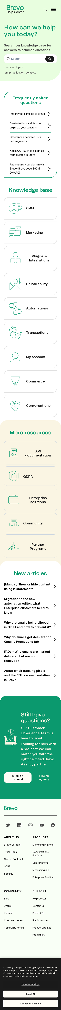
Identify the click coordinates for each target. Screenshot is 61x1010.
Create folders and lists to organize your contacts (25, 125)
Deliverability (37, 284)
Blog (6, 898)
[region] (30, 984)
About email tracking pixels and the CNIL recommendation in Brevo (27, 675)
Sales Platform (40, 862)
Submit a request (18, 777)
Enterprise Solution (43, 877)
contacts (31, 72)
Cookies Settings (30, 984)
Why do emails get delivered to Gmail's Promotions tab (27, 639)
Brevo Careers (12, 844)
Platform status (41, 920)
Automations (37, 308)
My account (36, 357)
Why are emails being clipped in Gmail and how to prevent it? (27, 625)
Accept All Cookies (30, 1003)
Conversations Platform (41, 853)
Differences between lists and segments (25, 139)
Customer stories (13, 920)
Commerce (35, 381)
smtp (8, 72)
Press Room (10, 851)
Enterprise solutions (38, 500)
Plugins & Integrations (39, 258)
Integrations (39, 934)
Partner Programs (38, 546)
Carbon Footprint (13, 859)
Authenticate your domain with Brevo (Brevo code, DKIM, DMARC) (27, 168)
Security (8, 873)
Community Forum (14, 927)
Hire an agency (44, 777)
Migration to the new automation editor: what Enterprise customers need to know (26, 605)
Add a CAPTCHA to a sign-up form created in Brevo (27, 153)
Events (8, 905)
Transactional (37, 332)
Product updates (42, 927)
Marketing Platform (43, 844)
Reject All (30, 994)
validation (18, 72)
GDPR (28, 476)
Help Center (39, 898)
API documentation (38, 453)
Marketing (34, 232)
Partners (8, 913)
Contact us (38, 905)
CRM (30, 208)
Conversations (38, 405)
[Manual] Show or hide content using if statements (27, 587)
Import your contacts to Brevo (27, 113)
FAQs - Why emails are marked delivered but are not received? (27, 656)
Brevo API (38, 913)
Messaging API (41, 870)
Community (33, 523)
